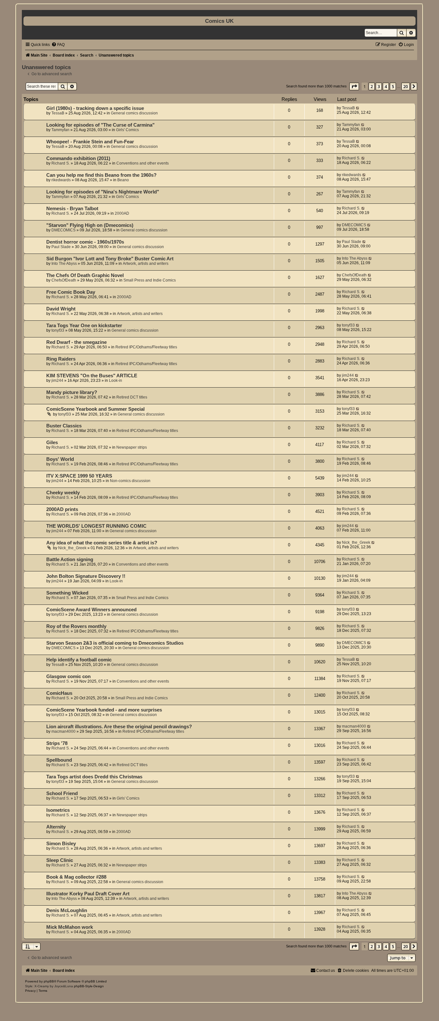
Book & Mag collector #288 (76, 877)
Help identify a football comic (79, 659)
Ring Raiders (61, 359)
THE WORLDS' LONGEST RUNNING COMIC (96, 526)
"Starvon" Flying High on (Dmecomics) (89, 225)
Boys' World (60, 459)
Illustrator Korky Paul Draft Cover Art (88, 893)
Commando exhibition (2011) (78, 158)
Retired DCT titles (131, 397)
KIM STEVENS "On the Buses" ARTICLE (91, 375)
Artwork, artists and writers (145, 263)
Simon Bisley (61, 843)
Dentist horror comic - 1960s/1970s (85, 242)
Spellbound (59, 760)
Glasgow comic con (68, 676)
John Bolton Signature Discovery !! (85, 576)
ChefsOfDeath (63, 280)
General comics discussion (134, 113)
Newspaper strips (131, 447)
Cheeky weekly (63, 492)
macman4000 (63, 731)
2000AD (122, 213)
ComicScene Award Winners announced (91, 609)
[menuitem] (58, 44)
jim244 (57, 380)
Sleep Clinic (59, 860)
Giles (52, 442)
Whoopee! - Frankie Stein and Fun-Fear (90, 141)
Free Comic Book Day (70, 292)
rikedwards (61, 180)
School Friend (62, 793)
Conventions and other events (142, 163)
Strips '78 (56, 743)
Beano (123, 180)
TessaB (57, 113)
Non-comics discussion (130, 481)
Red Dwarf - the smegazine (76, 342)
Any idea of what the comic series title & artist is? (101, 542)
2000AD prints (62, 509)
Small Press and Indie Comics (149, 280)
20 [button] (405, 86)
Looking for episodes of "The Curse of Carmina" (100, 125)
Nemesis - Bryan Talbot (72, 208)
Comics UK (219, 21)
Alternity (56, 826)
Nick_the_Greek (72, 548)
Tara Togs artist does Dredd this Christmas (94, 776)
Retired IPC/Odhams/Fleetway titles (146, 347)
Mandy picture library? (71, 392)
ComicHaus (59, 693)
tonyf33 (57, 330)
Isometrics (58, 810)
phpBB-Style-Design (89, 986)
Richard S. (60, 163)
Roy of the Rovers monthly (76, 626)
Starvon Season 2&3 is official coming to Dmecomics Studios (115, 643)
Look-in (115, 380)
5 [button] (393, 86)
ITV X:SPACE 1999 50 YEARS (79, 476)
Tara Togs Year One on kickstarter (84, 325)
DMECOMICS (63, 230)
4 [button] (386, 86)
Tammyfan (60, 130)
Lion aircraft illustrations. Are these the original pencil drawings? (119, 726)
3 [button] (379, 86)
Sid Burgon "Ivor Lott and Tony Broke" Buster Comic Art (110, 258)
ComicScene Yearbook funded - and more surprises (104, 709)
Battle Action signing (69, 559)
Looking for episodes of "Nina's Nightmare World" (102, 191)
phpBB (49, 981)
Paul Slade (61, 247)
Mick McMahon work (69, 927)
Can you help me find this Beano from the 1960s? (101, 175)
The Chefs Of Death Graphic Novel (85, 275)
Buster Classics (64, 425)
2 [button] (372, 86)
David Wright (61, 308)
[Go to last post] (358, 108)
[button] (354, 86)
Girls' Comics (127, 130)
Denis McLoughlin (66, 910)
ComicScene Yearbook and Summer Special (95, 409)
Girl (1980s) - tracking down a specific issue (95, 108)
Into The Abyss (64, 263)
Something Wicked (67, 593)
